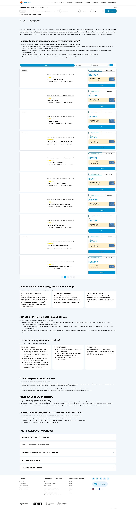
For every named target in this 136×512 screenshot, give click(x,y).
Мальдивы (71, 487)
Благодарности (22, 483)
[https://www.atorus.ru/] (49, 504)
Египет (70, 483)
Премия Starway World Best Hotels (26, 487)
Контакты (46, 481)
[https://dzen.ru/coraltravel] (93, 479)
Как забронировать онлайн (49, 483)
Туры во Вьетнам (28, 14)
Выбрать (102, 85)
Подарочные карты (48, 491)
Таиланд (70, 485)
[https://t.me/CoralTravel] (101, 479)
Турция (70, 481)
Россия (70, 492)
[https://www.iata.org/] (24, 504)
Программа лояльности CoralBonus (51, 489)
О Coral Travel (22, 481)
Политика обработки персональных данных (53, 494)
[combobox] (82, 65)
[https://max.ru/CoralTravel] (97, 479)
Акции (45, 487)
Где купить (63, 2)
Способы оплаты (47, 485)
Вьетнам (70, 489)
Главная (21, 14)
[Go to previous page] (62, 277)
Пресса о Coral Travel (23, 485)
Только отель (108, 70)
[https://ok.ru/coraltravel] (108, 479)
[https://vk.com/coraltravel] (104, 479)
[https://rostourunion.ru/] (62, 504)
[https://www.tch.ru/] (37, 504)
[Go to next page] (74, 277)
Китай (70, 491)
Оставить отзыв (22, 491)
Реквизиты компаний (23, 489)
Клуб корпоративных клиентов (50, 492)
